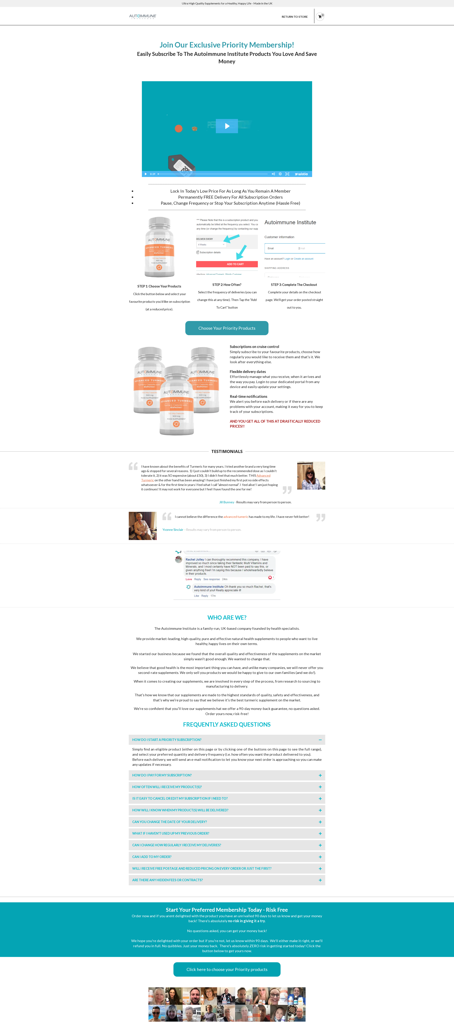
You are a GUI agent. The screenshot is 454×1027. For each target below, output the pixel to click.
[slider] (213, 174)
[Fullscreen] (287, 174)
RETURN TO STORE (295, 16)
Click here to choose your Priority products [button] (227, 969)
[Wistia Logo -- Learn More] (301, 174)
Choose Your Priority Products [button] (226, 328)
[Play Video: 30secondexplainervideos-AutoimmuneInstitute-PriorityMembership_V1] (227, 126)
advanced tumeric (235, 517)
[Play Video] (145, 174)
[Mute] (273, 174)
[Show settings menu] (280, 174)
